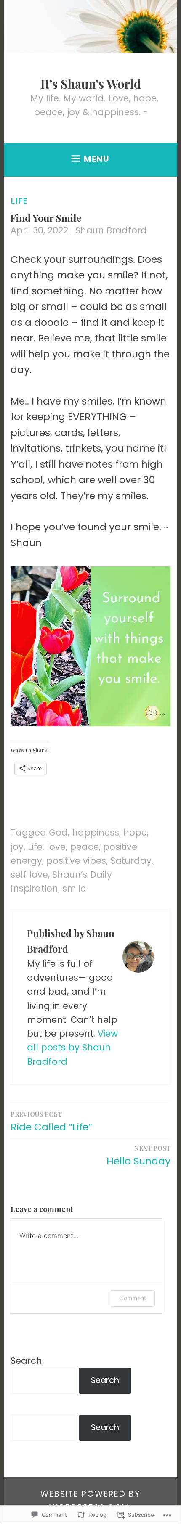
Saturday (131, 861)
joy (17, 847)
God (58, 832)
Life (19, 201)
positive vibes (76, 861)
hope (135, 832)
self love (29, 874)
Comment (133, 1298)
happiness (95, 832)
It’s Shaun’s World (90, 84)
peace (84, 847)
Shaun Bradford (111, 230)
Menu (96, 159)
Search (26, 1361)
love (56, 847)
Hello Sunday (138, 1156)
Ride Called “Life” (51, 1122)
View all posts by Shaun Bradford (72, 1047)
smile (74, 888)
